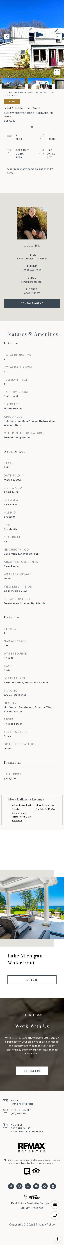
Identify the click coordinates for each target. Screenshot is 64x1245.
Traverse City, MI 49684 (27, 1131)
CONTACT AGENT (32, 303)
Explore (32, 979)
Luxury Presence (32, 1207)
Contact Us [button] (32, 1071)
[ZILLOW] (53, 1186)
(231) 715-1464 (18, 1113)
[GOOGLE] (44, 1186)
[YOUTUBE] (36, 1186)
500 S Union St (21, 1128)
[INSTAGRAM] (19, 1186)
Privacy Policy (45, 1224)
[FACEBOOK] (11, 1186)
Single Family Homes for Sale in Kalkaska (22, 817)
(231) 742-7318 (32, 270)
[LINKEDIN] (28, 1186)
